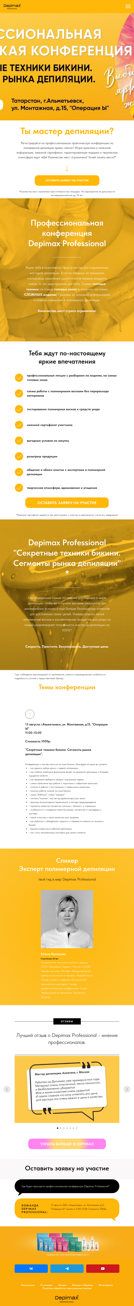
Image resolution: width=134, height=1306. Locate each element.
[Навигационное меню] (128, 6)
